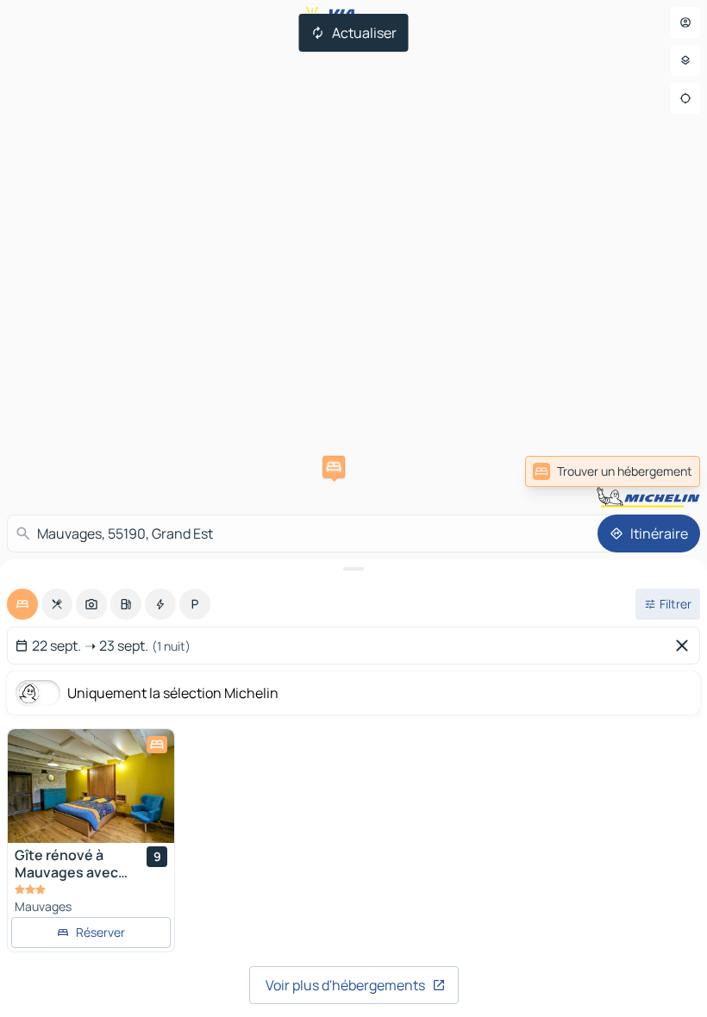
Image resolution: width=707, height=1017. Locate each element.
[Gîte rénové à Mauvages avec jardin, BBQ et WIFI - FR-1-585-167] (91, 786)
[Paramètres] (685, 60)
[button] (333, 467)
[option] (22, 604)
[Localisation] (685, 98)
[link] (612, 471)
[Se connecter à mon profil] (685, 22)
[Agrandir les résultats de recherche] (353, 568)
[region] (91, 786)
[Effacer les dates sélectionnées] (685, 645)
